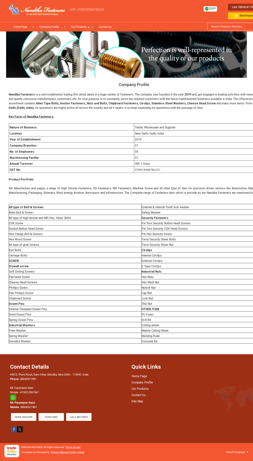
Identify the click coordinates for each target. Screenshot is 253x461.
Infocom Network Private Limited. (68, 452)
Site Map (137, 401)
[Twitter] (20, 431)
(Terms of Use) (72, 447)
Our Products (78, 26)
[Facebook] (14, 431)
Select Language (235, 452)
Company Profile (49, 26)
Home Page (20, 26)
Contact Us (105, 26)
